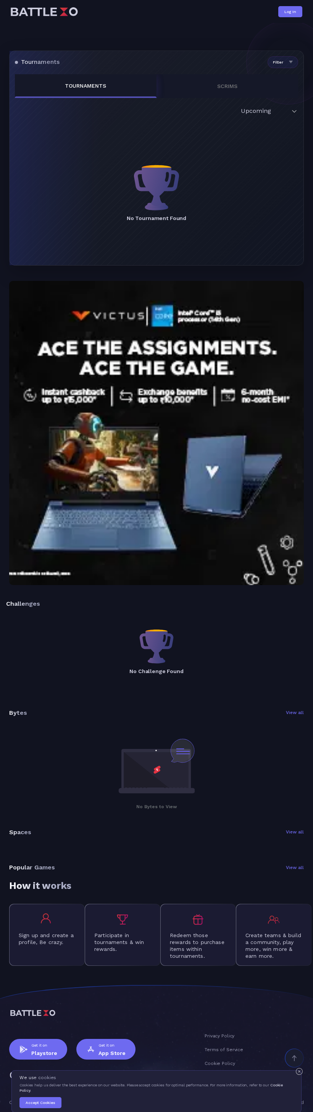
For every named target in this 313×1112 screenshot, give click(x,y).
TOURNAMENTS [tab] (85, 86)
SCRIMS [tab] (227, 86)
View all (295, 712)
